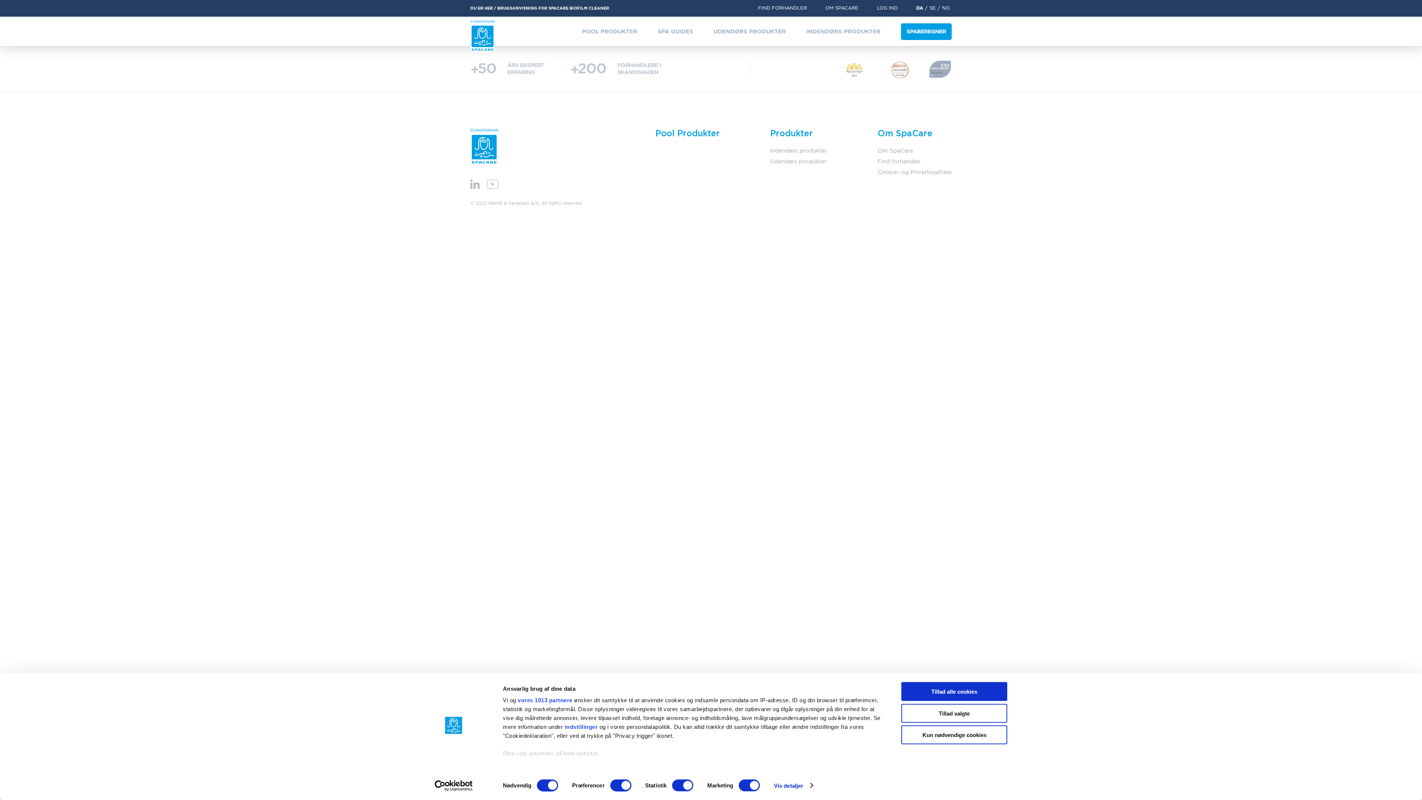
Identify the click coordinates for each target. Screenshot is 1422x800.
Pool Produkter (609, 31)
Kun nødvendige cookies (954, 735)
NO (946, 8)
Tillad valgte (954, 713)
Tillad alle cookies (954, 692)
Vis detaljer (788, 785)
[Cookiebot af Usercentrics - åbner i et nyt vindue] (453, 785)
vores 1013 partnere (545, 700)
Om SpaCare (841, 8)
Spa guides (675, 31)
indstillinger (581, 727)
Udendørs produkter (750, 31)
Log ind (887, 8)
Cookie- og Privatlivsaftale (915, 172)
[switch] (620, 785)
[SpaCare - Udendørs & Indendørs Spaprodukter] (482, 36)
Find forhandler (782, 8)
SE (932, 8)
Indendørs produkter (843, 31)
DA (919, 8)
